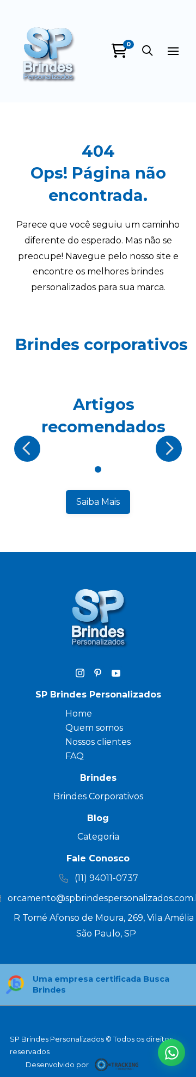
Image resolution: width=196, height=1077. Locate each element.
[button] (147, 51)
